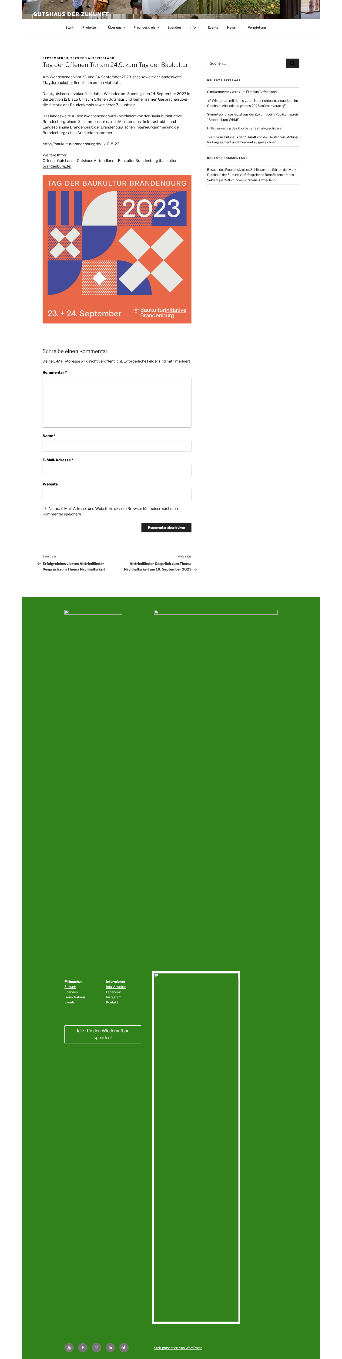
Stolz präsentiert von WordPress (178, 1348)
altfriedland (101, 58)
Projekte (89, 27)
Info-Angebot (116, 987)
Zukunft (70, 987)
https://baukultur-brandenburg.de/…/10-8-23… (82, 144)
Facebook (113, 992)
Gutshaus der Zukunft (71, 14)
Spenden (174, 27)
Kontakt (112, 1002)
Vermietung (257, 27)
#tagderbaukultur (58, 82)
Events (213, 27)
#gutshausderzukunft (68, 94)
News (231, 27)
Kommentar (55, 372)
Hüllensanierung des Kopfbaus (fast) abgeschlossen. (245, 128)
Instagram (113, 997)
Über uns (114, 27)
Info (193, 27)
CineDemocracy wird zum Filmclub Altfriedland (242, 92)
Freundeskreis (144, 27)
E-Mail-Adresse (58, 460)
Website (50, 484)
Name (49, 436)
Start (69, 27)
